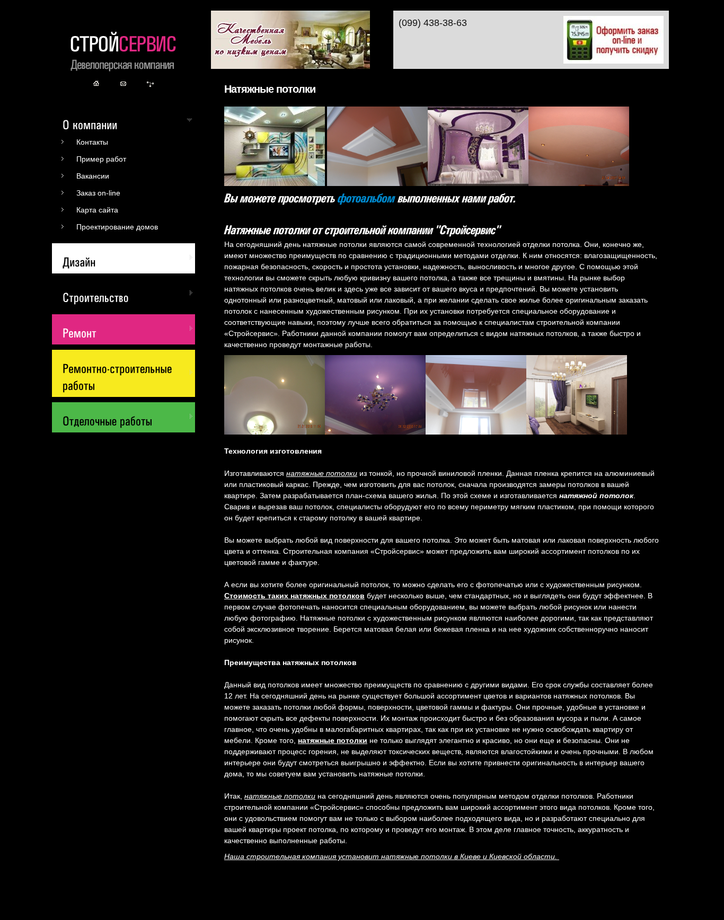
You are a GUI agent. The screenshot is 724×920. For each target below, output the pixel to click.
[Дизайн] (127, 257)
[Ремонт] (127, 328)
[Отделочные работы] (127, 416)
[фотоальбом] (366, 197)
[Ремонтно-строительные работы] (127, 372)
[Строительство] (127, 292)
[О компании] (127, 120)
